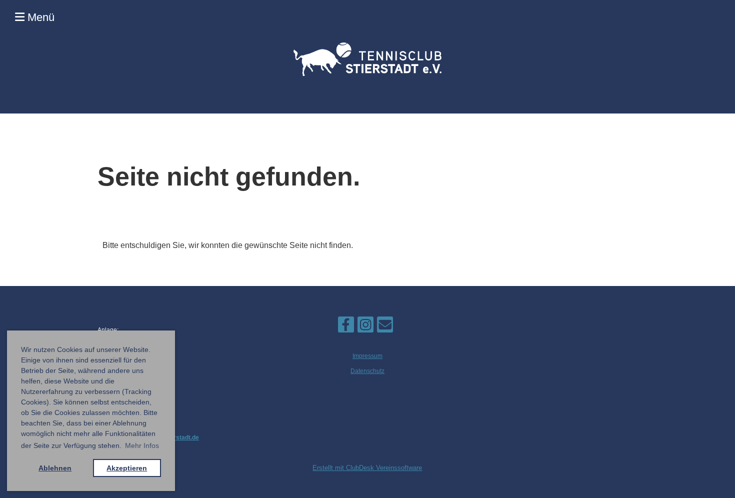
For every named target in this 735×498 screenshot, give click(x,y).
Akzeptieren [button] (126, 468)
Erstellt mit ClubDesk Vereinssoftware (367, 468)
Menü (39, 17)
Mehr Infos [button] (142, 446)
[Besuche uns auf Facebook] (346, 327)
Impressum (367, 356)
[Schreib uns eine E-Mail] (385, 327)
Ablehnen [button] (55, 468)
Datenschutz (367, 371)
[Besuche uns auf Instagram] (366, 327)
